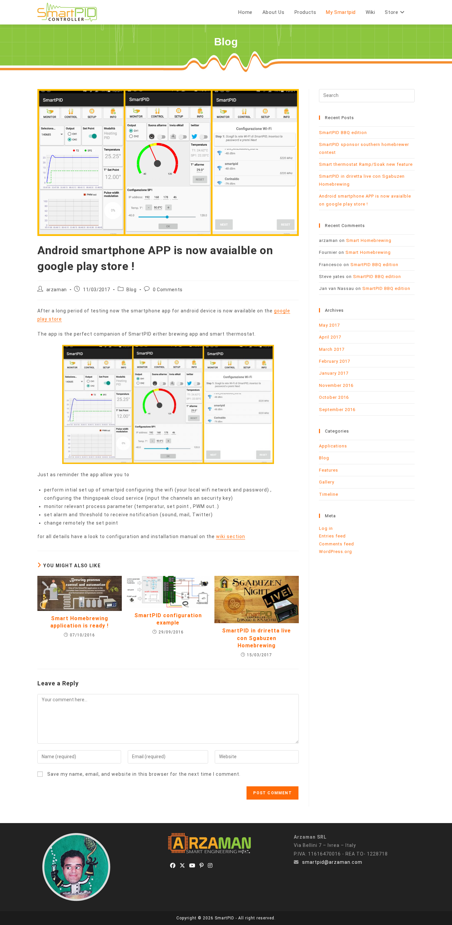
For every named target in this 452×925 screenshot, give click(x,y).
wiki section (230, 536)
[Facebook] (173, 866)
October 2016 (334, 397)
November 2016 (336, 385)
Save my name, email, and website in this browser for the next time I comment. (144, 774)
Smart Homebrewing (368, 240)
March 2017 (331, 349)
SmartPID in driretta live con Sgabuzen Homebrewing (256, 638)
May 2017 (329, 325)
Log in (326, 528)
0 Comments (168, 289)
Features (328, 470)
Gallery (326, 482)
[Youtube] (192, 866)
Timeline (328, 494)
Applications (333, 445)
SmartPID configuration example (168, 619)
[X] (182, 866)
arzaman (56, 289)
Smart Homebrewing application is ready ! (79, 622)
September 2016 (337, 409)
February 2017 (334, 361)
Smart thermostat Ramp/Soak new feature (366, 164)
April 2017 (330, 337)
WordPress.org (335, 551)
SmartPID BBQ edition (343, 132)
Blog (131, 289)
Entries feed (332, 535)
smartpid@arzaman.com (332, 862)
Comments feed (336, 543)
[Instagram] (210, 866)
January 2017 (333, 373)
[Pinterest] (202, 866)
